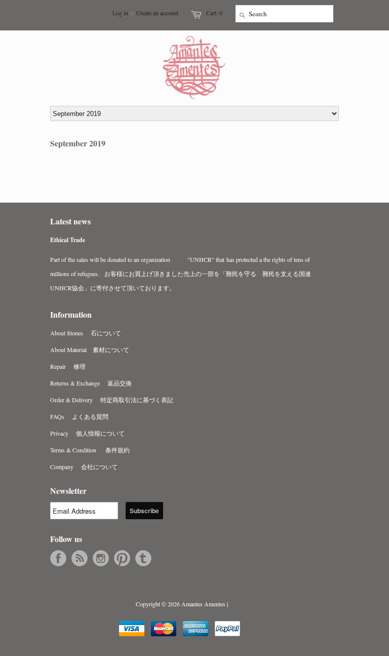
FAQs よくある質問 (79, 416)
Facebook (58, 558)
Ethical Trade (67, 240)
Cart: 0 (214, 13)
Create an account (157, 13)
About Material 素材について (89, 349)
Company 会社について (84, 466)
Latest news (70, 221)
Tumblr (143, 558)
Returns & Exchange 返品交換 (91, 383)
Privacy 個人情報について (87, 433)
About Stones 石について (85, 333)
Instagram (101, 558)
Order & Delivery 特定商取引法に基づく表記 (111, 400)
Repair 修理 (68, 366)
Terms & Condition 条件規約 (90, 450)
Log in (120, 13)
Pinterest (122, 558)
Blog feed (79, 558)
